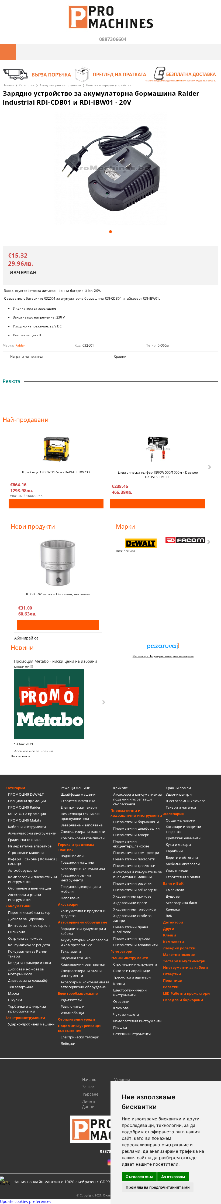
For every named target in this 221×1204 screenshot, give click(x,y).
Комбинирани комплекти (83, 838)
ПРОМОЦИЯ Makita (24, 820)
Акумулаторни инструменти (60, 85)
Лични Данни (88, 1104)
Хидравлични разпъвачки (83, 964)
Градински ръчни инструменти (76, 878)
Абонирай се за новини (33, 751)
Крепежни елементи (183, 838)
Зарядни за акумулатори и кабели (83, 931)
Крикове (120, 787)
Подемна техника (76, 957)
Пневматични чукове (131, 938)
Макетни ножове (179, 954)
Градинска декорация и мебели (81, 889)
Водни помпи (72, 855)
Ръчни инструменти (129, 957)
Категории (26, 85)
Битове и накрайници (131, 970)
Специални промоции (27, 800)
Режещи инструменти (132, 1033)
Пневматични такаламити (135, 944)
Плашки (120, 1027)
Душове (172, 896)
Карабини (174, 851)
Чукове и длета (126, 1014)
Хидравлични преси (130, 902)
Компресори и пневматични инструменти (32, 879)
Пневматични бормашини (136, 821)
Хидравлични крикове (132, 896)
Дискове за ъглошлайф (28, 980)
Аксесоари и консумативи (83, 868)
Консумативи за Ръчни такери (27, 954)
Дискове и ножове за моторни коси (26, 971)
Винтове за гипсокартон (29, 925)
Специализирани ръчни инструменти (81, 973)
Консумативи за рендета (29, 944)
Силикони (16, 931)
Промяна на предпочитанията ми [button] (158, 1187)
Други (168, 928)
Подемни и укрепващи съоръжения (79, 1028)
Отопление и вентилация (29, 888)
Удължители (71, 999)
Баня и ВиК (173, 883)
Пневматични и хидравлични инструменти (136, 813)
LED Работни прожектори (186, 993)
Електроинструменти (25, 1017)
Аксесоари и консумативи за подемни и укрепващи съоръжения (137, 799)
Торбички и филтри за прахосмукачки (27, 1009)
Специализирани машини (83, 831)
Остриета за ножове (25, 938)
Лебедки (68, 1043)
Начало (8, 85)
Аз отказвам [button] (173, 1176)
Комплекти (173, 941)
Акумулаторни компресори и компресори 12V (84, 942)
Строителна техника (78, 800)
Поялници (172, 980)
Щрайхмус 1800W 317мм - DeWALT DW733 (56, 472)
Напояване (70, 897)
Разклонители (73, 1006)
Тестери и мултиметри (184, 961)
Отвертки (121, 1001)
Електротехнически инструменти (130, 992)
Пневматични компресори (136, 852)
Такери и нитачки (181, 807)
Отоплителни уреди (76, 1019)
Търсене (90, 1094)
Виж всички (125, 551)
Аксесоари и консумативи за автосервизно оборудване (85, 984)
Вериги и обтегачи (182, 857)
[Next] (209, 467)
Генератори (121, 951)
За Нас (88, 1086)
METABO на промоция (27, 813)
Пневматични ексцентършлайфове (131, 844)
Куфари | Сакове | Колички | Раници (33, 861)
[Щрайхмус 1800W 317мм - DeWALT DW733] (56, 449)
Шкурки (15, 999)
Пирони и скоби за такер (29, 912)
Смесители (175, 889)
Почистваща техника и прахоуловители (80, 816)
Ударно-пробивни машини (31, 1024)
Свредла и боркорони (183, 999)
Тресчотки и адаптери (132, 977)
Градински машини (77, 862)
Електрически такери (79, 807)
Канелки (173, 909)
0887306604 (113, 39)
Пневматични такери (131, 834)
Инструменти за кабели (185, 967)
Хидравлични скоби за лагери (132, 918)
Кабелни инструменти (27, 826)
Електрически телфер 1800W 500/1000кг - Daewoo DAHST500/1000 (158, 474)
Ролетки (170, 986)
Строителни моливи (183, 876)
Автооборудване (22, 870)
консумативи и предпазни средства (83, 913)
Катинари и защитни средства (183, 829)
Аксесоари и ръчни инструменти (24, 897)
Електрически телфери (80, 1037)
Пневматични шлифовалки (136, 828)
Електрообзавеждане (78, 993)
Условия (122, 1079)
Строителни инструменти (135, 964)
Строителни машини (26, 852)
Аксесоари (68, 904)
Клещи (119, 983)
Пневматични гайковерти (135, 889)
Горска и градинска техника (76, 847)
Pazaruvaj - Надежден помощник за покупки (163, 656)
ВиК (169, 915)
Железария (173, 813)
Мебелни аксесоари (183, 863)
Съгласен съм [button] (139, 1176)
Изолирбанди (72, 1012)
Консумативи (17, 906)
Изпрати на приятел (26, 356)
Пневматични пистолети (134, 859)
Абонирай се (26, 638)
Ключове (121, 1007)
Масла (13, 993)
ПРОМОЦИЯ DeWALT (26, 794)
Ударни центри (179, 794)
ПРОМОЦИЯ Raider (24, 807)
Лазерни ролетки (179, 948)
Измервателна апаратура (29, 846)
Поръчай (56, 503)
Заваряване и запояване (81, 825)
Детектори (173, 922)
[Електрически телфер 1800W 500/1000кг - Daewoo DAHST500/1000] (157, 449)
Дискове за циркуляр (26, 918)
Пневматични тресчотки (134, 865)
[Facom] (185, 540)
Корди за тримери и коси (29, 962)
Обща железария (180, 820)
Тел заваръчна (20, 986)
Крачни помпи (178, 787)
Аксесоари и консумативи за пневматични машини (137, 874)
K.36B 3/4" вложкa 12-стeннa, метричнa (58, 594)
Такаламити (71, 951)
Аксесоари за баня (181, 902)
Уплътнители (177, 870)
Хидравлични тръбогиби (134, 909)
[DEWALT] (141, 543)
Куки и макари (178, 844)
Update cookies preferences (25, 1201)
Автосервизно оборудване (82, 922)
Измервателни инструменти (137, 1020)
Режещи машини (75, 787)
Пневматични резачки (132, 883)
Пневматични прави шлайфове (130, 929)
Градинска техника (24, 839)
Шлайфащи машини (78, 794)
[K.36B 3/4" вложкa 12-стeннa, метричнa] (58, 563)
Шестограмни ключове (185, 800)
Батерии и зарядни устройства (108, 85)
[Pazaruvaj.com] (163, 648)
